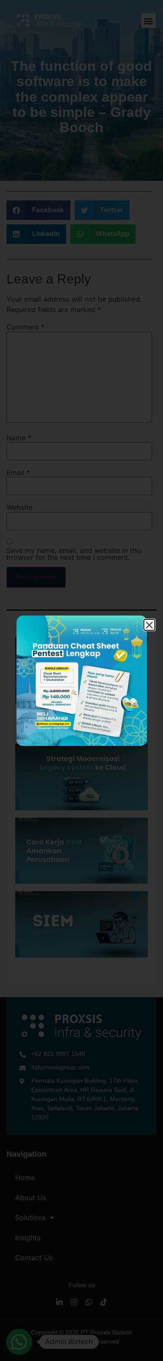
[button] (149, 625)
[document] (81, 680)
